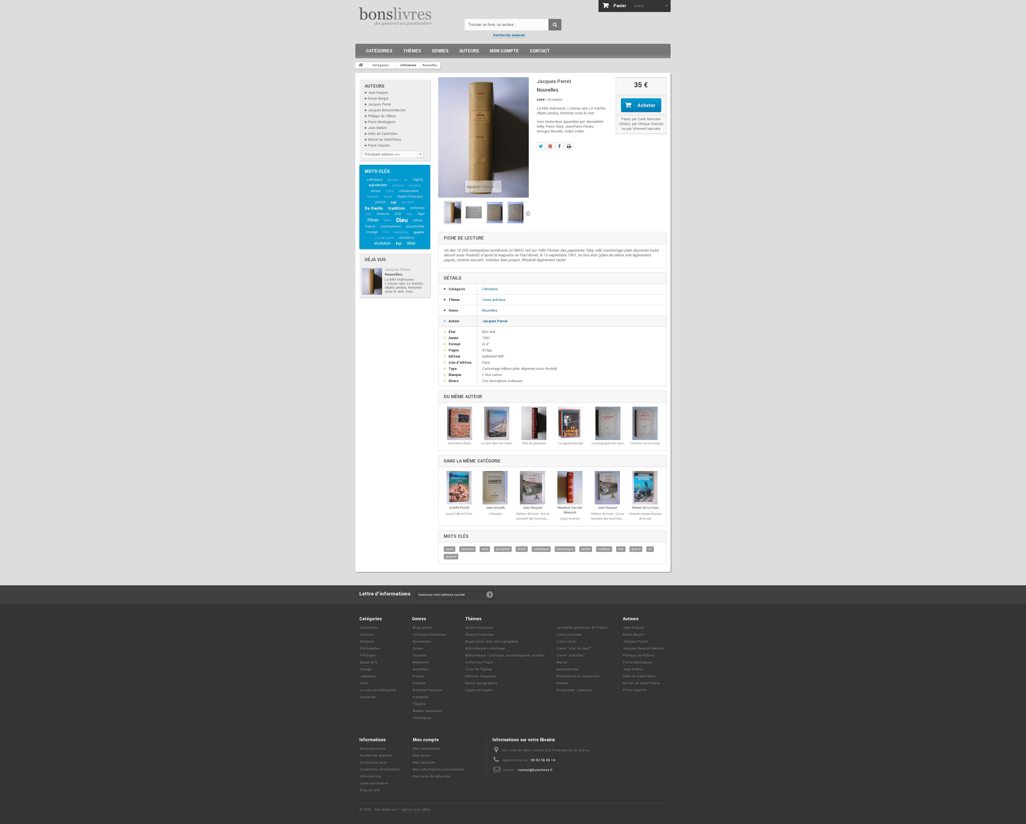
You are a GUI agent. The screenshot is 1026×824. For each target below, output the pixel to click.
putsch (380, 202)
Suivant (528, 213)
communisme (390, 226)
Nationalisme (567, 669)
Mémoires (421, 662)
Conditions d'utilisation (380, 769)
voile (484, 549)
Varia (364, 683)
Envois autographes (481, 683)
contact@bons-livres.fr (535, 770)
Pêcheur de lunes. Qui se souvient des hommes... (532, 516)
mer (621, 549)
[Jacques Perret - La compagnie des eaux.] (608, 423)
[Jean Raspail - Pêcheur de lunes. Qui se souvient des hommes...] (532, 487)
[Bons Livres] (407, 16)
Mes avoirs (421, 755)
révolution (382, 243)
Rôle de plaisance (534, 443)
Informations (371, 776)
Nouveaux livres (372, 748)
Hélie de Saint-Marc (383, 133)
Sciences (367, 697)
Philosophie (370, 648)
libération (373, 196)
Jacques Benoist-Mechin (387, 110)
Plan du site (370, 790)
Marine (562, 662)
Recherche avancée (509, 35)
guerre (419, 232)
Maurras (393, 180)
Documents (422, 641)
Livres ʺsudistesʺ (571, 655)
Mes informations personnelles (438, 769)
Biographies (422, 627)
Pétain (373, 220)
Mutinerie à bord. (459, 443)
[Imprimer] (569, 146)
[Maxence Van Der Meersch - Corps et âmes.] (570, 487)
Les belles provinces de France (582, 627)
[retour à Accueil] (361, 65)
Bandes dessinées (427, 711)
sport (449, 549)
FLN (385, 232)
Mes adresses (424, 762)
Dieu (401, 220)
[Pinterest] (550, 146)
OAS (398, 213)
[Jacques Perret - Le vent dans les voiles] (497, 423)
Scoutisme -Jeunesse (574, 690)
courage (372, 232)
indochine (417, 208)
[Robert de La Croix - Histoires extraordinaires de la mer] (645, 487)
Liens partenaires (374, 783)
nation (417, 220)
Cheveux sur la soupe (645, 443)
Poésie (418, 676)
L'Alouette (495, 514)
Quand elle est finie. (459, 514)
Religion (367, 641)
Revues (562, 683)
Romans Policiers (427, 690)
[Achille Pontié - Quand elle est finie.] (459, 487)
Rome (388, 196)
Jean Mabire (377, 127)
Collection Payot (479, 662)
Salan (387, 220)
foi (398, 243)
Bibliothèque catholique (485, 648)
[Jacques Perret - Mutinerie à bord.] (459, 423)
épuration (407, 202)
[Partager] (559, 146)
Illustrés (419, 655)
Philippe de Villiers (382, 116)
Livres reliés (566, 641)
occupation (401, 232)
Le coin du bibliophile (378, 690)
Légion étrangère (479, 690)
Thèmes (412, 51)
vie (405, 180)
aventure (397, 185)
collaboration (409, 191)
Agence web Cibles (416, 809)
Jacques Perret (379, 104)
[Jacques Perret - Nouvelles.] (372, 281)
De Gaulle (374, 208)
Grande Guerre (384, 238)
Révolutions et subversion (578, 676)
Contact (540, 51)
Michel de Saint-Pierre (384, 139)
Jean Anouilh (495, 507)
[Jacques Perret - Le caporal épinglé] (571, 423)
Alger (421, 213)
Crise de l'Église (478, 669)
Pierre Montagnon (381, 122)
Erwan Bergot (378, 98)
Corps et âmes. (570, 518)
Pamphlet (421, 697)
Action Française (479, 627)
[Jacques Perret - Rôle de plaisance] (534, 423)
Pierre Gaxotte (379, 145)
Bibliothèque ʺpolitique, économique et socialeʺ (505, 655)
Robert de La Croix (645, 507)
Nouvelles (490, 310)
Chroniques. (422, 718)
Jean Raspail (378, 92)
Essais (418, 648)
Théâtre (419, 704)
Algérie (418, 179)
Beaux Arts (369, 662)
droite (522, 549)
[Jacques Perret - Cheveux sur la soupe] (645, 423)
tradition (396, 208)
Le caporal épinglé (571, 443)
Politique (367, 655)
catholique (374, 179)
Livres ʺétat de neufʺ (574, 648)
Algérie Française (410, 196)
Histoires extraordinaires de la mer (645, 516)
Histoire (367, 634)
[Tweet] (541, 146)
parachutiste (415, 226)
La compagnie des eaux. (608, 443)
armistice (415, 185)
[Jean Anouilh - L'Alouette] (495, 487)
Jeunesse (367, 676)
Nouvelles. (394, 274)
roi (393, 202)
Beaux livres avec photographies (491, 641)
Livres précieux (493, 299)
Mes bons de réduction (432, 776)
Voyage (366, 669)
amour (375, 191)
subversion (378, 185)
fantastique (565, 549)
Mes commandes (426, 748)
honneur (383, 213)
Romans (419, 683)
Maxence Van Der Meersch (570, 510)
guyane (451, 556)
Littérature (490, 289)
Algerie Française (479, 634)
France (370, 226)
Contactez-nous (373, 762)
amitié (585, 549)
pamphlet (503, 549)
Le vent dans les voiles (496, 443)
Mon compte (504, 51)
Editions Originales (480, 676)
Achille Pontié (459, 507)
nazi (409, 214)
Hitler (411, 243)
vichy (368, 214)
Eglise (390, 191)
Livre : (542, 99)
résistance (407, 237)
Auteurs (469, 51)
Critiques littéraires (429, 634)
